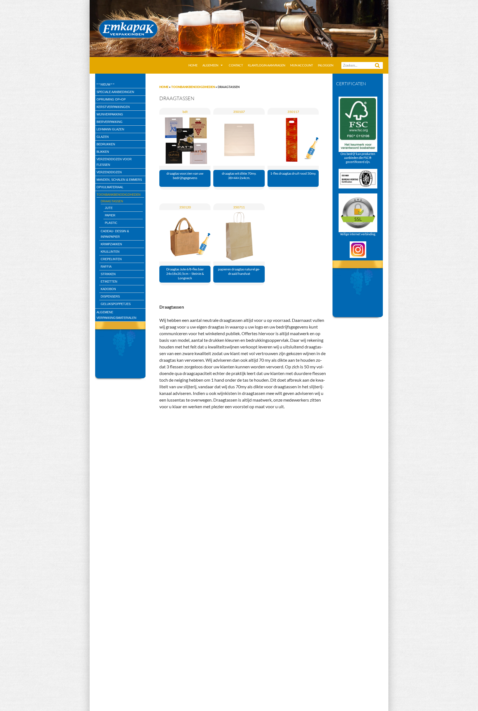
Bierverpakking (110, 121)
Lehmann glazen (110, 129)
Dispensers (110, 296)
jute (109, 208)
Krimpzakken (111, 244)
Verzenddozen (109, 172)
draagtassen (112, 201)
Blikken (103, 151)
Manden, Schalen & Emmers (119, 179)
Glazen (103, 136)
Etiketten (109, 281)
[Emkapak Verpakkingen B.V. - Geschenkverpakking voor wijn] (239, 27)
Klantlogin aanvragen (266, 65)
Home (193, 65)
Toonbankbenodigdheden (193, 87)
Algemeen (210, 65)
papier (110, 215)
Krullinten (110, 251)
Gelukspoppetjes (116, 304)
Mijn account (301, 65)
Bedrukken (106, 144)
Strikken (108, 274)
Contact (236, 65)
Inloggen (325, 65)
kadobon (108, 289)
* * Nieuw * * (105, 84)
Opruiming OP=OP (111, 99)
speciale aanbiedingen (115, 92)
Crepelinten (111, 259)
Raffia (106, 266)
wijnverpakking (110, 114)
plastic (111, 222)
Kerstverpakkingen (113, 106)
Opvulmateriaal (110, 187)
